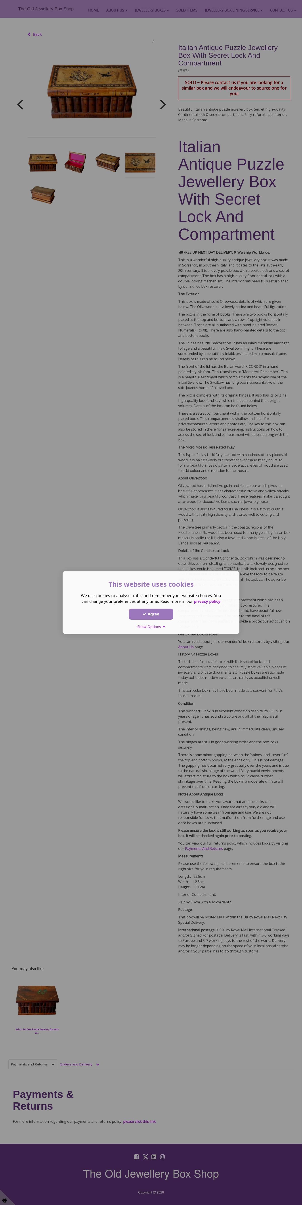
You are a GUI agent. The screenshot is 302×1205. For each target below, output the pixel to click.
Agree (153, 614)
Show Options (150, 626)
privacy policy (207, 601)
